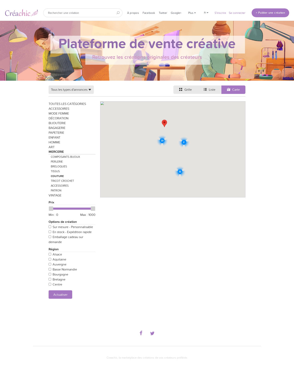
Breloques (59, 166)
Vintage (55, 195)
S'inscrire (220, 13)
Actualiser (60, 294)
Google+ (176, 13)
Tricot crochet (62, 181)
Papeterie (56, 132)
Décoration (58, 118)
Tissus (55, 171)
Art (52, 147)
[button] (164, 123)
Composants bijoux (65, 157)
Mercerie (56, 151)
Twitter (163, 13)
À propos (133, 13)
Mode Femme (59, 113)
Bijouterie (57, 123)
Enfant (54, 137)
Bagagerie (57, 128)
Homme (54, 142)
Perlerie (57, 162)
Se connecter (237, 13)
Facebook (149, 13)
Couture (57, 176)
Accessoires (59, 108)
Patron (56, 190)
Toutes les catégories (67, 104)
